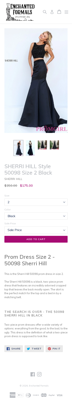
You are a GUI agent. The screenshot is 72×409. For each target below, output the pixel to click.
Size (6, 195)
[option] (18, 148)
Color (7, 209)
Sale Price (10, 223)
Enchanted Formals (39, 385)
